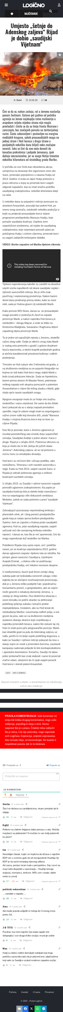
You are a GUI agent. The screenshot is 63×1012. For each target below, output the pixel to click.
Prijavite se (54, 765)
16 (45, 100)
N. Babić (18, 100)
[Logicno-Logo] (34, 5)
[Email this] (19, 1009)
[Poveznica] (59, 5)
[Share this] (25, 1009)
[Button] (12, 13)
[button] (6, 4)
